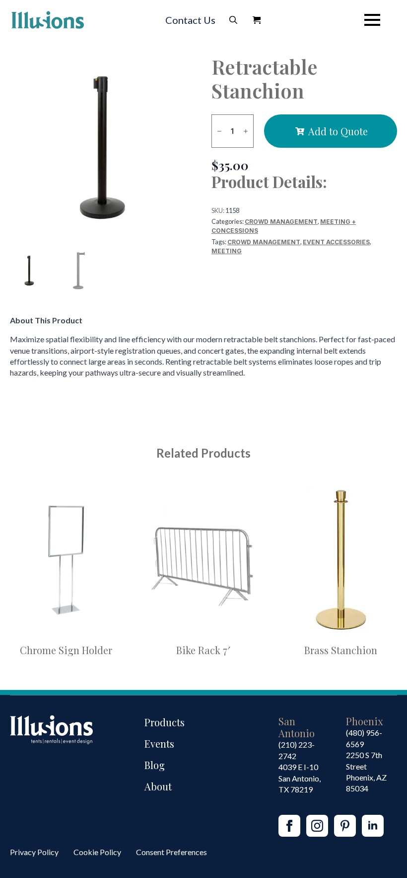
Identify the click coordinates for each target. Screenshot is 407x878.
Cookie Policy (97, 852)
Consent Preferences (171, 852)
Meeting (226, 251)
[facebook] (289, 826)
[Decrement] (219, 131)
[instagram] (317, 826)
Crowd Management (281, 221)
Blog (154, 765)
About (158, 786)
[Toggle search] (233, 20)
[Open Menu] (372, 20)
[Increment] (245, 131)
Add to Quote (338, 131)
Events (159, 743)
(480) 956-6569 (364, 738)
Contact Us (190, 20)
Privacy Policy (34, 852)
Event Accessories (336, 242)
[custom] (345, 826)
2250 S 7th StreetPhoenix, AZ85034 (366, 771)
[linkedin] (373, 826)
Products (164, 722)
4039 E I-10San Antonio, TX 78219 (299, 778)
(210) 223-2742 (296, 750)
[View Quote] (256, 19)
